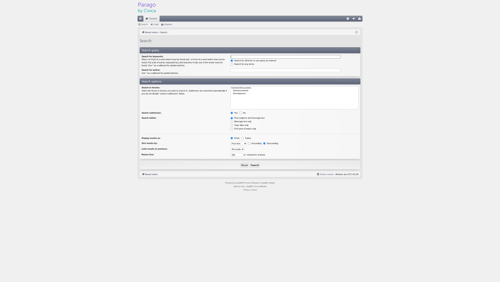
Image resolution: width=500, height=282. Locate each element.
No (244, 113)
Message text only (243, 121)
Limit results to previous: (155, 149)
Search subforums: (151, 113)
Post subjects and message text (249, 118)
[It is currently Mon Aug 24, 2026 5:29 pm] (356, 32)
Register (168, 24)
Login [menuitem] (354, 19)
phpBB (240, 183)
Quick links (141, 19)
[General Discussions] (294, 88)
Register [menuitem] (360, 19)
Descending (272, 143)
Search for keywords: (152, 56)
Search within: (149, 118)
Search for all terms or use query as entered (255, 60)
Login (156, 24)
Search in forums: (151, 87)
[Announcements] (294, 90)
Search (144, 24)
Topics (247, 138)
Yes (236, 113)
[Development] (294, 93)
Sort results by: (149, 143)
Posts (237, 138)
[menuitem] (348, 19)
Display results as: (151, 138)
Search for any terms (244, 64)
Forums (153, 18)
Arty (243, 186)
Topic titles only (241, 125)
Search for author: (151, 70)
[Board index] (147, 8)
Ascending (256, 143)
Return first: (148, 154)
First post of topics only (245, 128)
